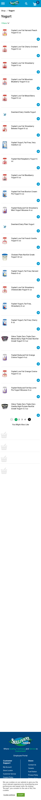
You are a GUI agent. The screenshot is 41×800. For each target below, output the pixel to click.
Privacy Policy (33, 775)
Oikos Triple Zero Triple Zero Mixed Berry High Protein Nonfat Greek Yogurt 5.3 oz (24, 338)
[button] (38, 39)
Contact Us (32, 765)
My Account (7, 767)
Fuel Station (32, 772)
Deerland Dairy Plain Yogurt (22, 224)
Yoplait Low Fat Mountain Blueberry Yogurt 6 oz (22, 80)
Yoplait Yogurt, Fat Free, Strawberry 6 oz (21, 305)
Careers (31, 768)
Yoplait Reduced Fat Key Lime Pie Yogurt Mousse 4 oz (23, 389)
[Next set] (29, 419)
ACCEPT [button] (20, 795)
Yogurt (12, 11)
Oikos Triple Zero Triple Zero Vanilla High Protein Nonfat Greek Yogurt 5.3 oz (23, 406)
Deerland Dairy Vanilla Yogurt (23, 112)
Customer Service (9, 774)
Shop (3, 11)
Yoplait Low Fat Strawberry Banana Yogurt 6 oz (22, 127)
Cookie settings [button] (9, 795)
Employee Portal (20, 755)
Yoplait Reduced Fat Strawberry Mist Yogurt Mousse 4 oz (24, 209)
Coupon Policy (8, 777)
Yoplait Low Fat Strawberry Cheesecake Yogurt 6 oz (22, 288)
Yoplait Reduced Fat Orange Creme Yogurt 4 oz (23, 356)
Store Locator (8, 770)
